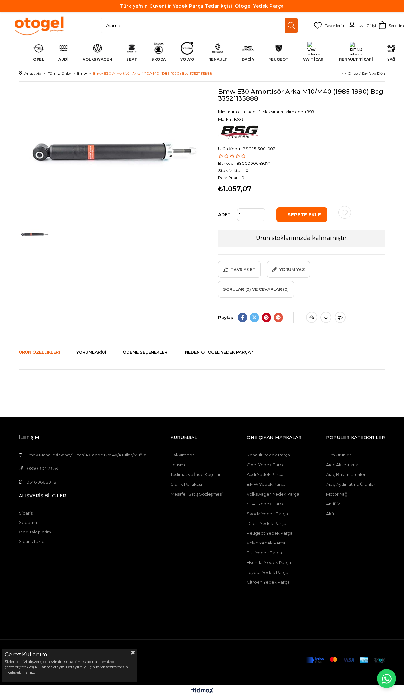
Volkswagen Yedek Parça (273, 494)
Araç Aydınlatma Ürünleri (351, 484)
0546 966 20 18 (41, 482)
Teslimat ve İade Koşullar (195, 474)
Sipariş (26, 512)
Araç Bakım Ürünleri (346, 474)
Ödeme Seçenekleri (146, 351)
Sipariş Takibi (32, 541)
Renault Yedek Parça (268, 454)
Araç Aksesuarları (343, 464)
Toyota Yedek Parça (267, 572)
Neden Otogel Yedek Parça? (219, 351)
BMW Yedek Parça (266, 484)
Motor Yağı (337, 494)
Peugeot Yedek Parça (270, 533)
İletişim (177, 464)
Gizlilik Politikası (186, 484)
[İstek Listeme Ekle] (311, 317)
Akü (330, 513)
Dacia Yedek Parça (266, 523)
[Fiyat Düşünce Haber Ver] (325, 317)
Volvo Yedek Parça (266, 542)
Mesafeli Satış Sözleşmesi (196, 494)
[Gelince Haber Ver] (340, 317)
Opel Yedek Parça (266, 464)
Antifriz (333, 503)
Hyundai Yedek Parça (269, 562)
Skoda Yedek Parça (267, 513)
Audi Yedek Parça (265, 474)
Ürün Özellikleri (39, 351)
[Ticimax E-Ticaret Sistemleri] (202, 691)
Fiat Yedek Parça (264, 552)
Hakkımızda (182, 454)
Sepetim (28, 522)
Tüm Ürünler (338, 454)
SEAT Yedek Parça (266, 503)
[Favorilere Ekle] (344, 212)
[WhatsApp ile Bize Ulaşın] (386, 678)
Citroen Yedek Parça (268, 582)
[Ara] (291, 25)
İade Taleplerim (35, 531)
